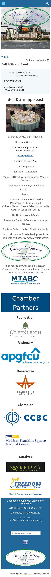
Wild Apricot (25, 573)
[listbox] (38, 60)
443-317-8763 (25, 517)
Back (6, 57)
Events (28, 494)
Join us (20, 494)
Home (12, 494)
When (11, 72)
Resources (37, 494)
